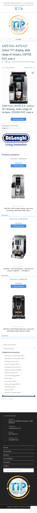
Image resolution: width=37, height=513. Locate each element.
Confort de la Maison (12, 364)
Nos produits (7, 451)
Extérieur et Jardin (11, 373)
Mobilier (8, 378)
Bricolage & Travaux (11, 361)
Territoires (6, 462)
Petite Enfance (10, 387)
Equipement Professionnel (13, 370)
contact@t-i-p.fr (13, 440)
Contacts (6, 466)
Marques (6, 455)
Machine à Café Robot (15, 128)
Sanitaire (9, 390)
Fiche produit (18, 119)
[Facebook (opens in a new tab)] (15, 9)
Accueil (5, 447)
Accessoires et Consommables (14, 356)
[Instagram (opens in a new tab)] (18, 9)
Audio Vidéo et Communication (14, 358)
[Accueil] (2, 62)
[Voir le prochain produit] (34, 67)
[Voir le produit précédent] (3, 67)
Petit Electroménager (12, 384)
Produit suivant (28, 67)
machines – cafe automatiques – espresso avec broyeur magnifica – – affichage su (18, 270)
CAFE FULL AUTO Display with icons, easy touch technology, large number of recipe (18, 330)
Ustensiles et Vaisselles (12, 392)
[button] (32, 73)
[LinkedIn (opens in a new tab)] (21, 9)
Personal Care (10, 381)
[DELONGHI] (16, 140)
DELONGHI (18, 163)
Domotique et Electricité (12, 367)
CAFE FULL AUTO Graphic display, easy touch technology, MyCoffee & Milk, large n (18, 209)
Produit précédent (10, 67)
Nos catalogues (8, 458)
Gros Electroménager (12, 375)
